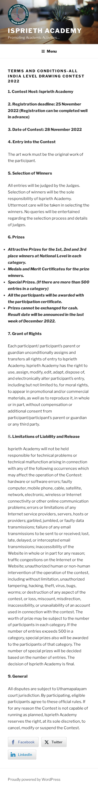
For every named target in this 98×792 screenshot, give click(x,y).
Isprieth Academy (45, 31)
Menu (52, 51)
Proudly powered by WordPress (34, 779)
